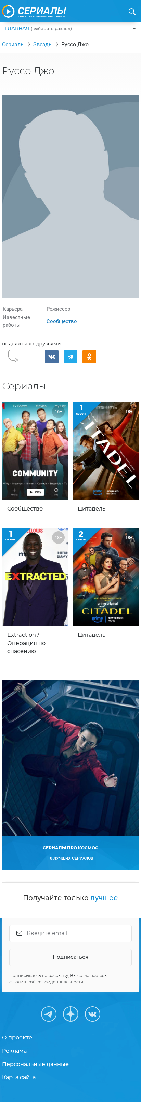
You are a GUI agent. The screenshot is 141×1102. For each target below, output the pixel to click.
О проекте (17, 1037)
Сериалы (13, 44)
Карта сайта (19, 1077)
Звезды (43, 44)
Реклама (14, 1051)
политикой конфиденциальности (48, 982)
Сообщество (62, 321)
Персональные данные (35, 1064)
